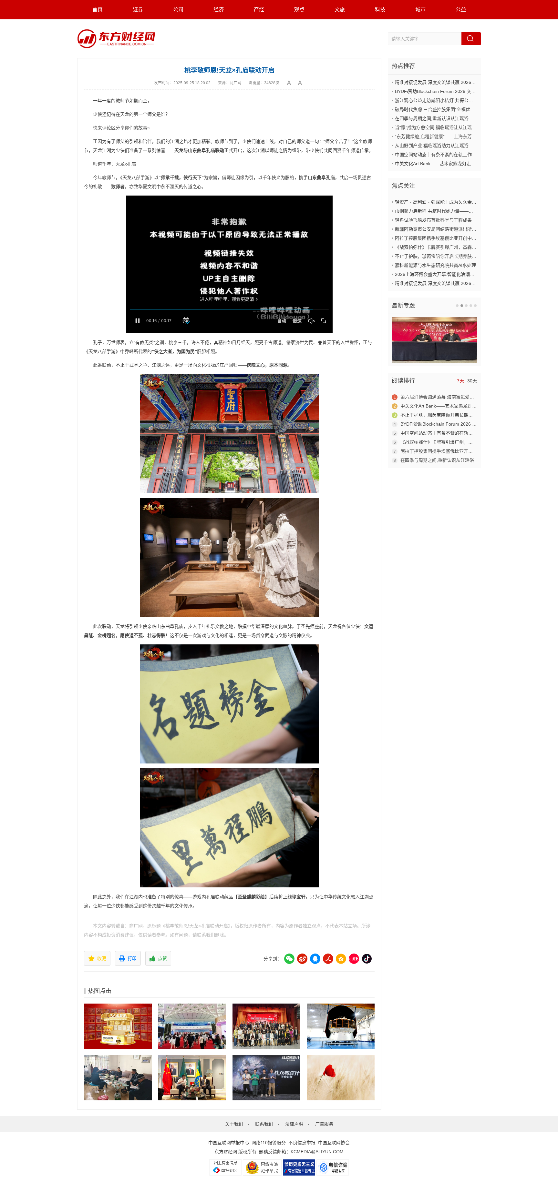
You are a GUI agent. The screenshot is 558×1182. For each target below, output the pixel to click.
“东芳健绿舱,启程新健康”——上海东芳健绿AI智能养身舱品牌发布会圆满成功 (471, 136)
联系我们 (264, 1123)
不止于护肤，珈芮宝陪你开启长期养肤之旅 (438, 256)
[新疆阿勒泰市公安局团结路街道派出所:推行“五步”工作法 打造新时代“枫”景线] (118, 1077)
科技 (380, 9)
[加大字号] (292, 82)
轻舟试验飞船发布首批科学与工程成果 (433, 220)
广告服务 (324, 1123)
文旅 (340, 9)
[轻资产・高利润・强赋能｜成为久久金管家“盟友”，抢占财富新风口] (118, 1026)
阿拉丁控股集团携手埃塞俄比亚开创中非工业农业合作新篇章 (456, 238)
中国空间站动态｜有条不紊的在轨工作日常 (438, 154)
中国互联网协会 (334, 1142)
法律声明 (294, 1123)
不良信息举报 (301, 1142)
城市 (420, 9)
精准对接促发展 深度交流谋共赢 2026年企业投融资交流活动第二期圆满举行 (471, 82)
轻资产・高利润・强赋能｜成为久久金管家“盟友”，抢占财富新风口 (462, 202)
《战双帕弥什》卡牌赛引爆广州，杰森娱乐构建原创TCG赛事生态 (461, 247)
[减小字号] (303, 82)
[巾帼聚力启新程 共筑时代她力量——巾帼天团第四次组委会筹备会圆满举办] (266, 1026)
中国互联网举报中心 (228, 1142)
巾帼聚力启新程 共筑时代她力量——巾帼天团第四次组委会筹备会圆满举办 (470, 211)
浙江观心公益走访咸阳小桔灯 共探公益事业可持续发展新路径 (456, 100)
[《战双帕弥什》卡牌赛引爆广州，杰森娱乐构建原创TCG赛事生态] (266, 1077)
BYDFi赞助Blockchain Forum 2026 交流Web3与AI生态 (450, 91)
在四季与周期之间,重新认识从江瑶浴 (432, 118)
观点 (299, 9)
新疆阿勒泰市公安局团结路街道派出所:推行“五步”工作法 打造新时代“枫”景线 (472, 229)
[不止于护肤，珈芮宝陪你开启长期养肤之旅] (341, 1077)
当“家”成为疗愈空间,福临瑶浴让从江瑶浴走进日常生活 (449, 127)
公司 (178, 9)
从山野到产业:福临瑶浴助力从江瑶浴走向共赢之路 (445, 145)
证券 (138, 9)
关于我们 (234, 1123)
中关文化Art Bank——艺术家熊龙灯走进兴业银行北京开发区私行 (460, 163)
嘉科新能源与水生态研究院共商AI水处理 (435, 265)
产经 (259, 9)
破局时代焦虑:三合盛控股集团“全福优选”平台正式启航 (449, 109)
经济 (218, 9)
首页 (97, 9)
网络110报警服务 (269, 1142)
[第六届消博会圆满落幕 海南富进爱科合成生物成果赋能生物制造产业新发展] (192, 1026)
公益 (461, 9)
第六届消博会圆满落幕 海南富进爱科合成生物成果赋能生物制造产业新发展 (475, 396)
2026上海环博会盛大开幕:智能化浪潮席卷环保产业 (446, 274)
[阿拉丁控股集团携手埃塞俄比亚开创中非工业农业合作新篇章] (192, 1077)
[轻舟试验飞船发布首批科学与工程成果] (341, 1026)
